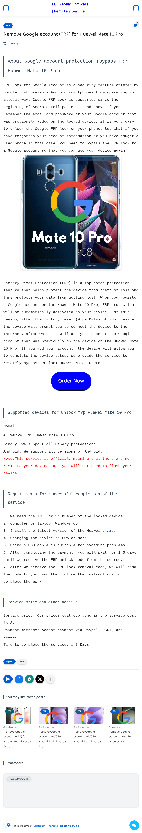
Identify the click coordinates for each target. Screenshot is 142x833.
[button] (19, 679)
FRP (8, 26)
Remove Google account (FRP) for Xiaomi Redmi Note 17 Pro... (17, 739)
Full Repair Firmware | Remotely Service (70, 8)
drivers (108, 531)
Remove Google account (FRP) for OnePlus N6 (120, 736)
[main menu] (6, 8)
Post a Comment (19, 779)
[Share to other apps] (50, 679)
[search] (136, 8)
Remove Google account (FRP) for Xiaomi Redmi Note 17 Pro (53, 739)
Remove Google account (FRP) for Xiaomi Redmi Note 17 (88, 736)
